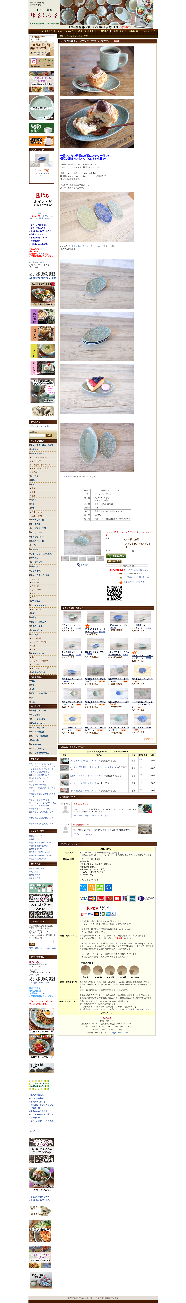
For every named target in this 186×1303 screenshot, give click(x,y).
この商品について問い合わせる (137, 577)
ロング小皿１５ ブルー (95, 652)
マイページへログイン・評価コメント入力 (76, 31)
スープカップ (36, 562)
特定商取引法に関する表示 (107, 1298)
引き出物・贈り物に (39, 784)
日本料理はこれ (37, 727)
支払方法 (34, 872)
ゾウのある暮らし (38, 1098)
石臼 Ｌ (35, 579)
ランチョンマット (38, 605)
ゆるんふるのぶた (38, 672)
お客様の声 (133, 31)
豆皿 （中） (37, 512)
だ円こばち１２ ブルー (118, 702)
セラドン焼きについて (40, 775)
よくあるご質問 (37, 831)
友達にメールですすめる (134, 582)
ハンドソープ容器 (39, 642)
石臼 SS (36, 597)
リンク (32, 1131)
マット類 (35, 665)
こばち (33, 545)
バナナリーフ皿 (37, 520)
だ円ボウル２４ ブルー (72, 679)
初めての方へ (36, 864)
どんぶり (34, 558)
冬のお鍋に (35, 740)
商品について (36, 836)
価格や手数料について (40, 846)
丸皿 (33, 484)
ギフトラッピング (38, 781)
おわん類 (34, 549)
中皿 (33, 492)
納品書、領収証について (41, 855)
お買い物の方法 (37, 868)
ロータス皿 (35, 524)
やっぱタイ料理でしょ (40, 753)
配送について (36, 849)
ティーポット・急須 (40, 468)
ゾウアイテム (36, 571)
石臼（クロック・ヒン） (41, 575)
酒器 (33, 480)
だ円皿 (33, 500)
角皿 (33, 504)
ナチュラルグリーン (80, 246)
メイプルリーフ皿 (38, 528)
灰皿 (33, 649)
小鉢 (33, 702)
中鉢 (33, 698)
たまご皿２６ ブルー (141, 727)
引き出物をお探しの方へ (41, 1200)
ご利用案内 (103, 31)
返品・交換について (39, 859)
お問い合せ (118, 31)
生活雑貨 (34, 634)
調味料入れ (35, 566)
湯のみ (34, 472)
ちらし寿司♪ (36, 715)
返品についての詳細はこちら (136, 570)
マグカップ (36, 461)
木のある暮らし (37, 1095)
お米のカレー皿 (37, 541)
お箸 (33, 613)
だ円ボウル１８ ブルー (142, 679)
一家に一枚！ (36, 1108)
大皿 (33, 488)
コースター (35, 476)
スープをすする (37, 749)
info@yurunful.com (39, 983)
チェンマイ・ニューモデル (42, 445)
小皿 (33, 496)
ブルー (99, 246)
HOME (61, 36)
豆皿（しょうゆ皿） (39, 693)
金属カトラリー (37, 626)
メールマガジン (37, 921)
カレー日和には (37, 732)
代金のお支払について (40, 852)
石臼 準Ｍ (36, 590)
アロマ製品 (36, 638)
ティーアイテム (37, 453)
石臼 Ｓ (35, 593)
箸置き (33, 617)
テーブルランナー (39, 609)
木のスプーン (36, 630)
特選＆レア (35, 449)
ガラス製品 (35, 601)
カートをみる (46, 31)
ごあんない (35, 759)
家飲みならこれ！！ (39, 1111)
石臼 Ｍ (35, 586)
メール (41, 254)
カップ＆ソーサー (39, 457)
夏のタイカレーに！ (39, 723)
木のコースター (38, 657)
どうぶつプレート (38, 537)
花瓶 (33, 646)
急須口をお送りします (40, 799)
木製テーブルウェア (39, 653)
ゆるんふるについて (39, 778)
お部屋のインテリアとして (42, 1105)
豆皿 (33, 508)
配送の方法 (35, 875)
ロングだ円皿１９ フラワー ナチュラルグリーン (142, 704)
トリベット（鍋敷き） (41, 661)
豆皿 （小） (37, 516)
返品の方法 (35, 878)
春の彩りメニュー (38, 710)
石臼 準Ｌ (36, 582)
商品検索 (33, 432)
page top (149, 739)
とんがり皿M (65, 476)
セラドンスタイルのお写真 (42, 1121)
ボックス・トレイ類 (40, 668)
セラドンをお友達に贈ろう (42, 1114)
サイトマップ (149, 31)
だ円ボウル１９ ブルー (118, 625)
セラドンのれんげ (38, 622)
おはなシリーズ (37, 532)
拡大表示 (84, 565)
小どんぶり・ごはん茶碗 (41, 554)
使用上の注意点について (41, 842)
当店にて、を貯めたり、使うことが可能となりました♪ (43, 215)
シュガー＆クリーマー (41, 465)
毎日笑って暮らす (38, 1101)
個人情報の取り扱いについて (80, 1298)
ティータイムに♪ (38, 719)
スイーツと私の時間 (39, 736)
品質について (36, 839)
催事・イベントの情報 (40, 809)
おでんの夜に (36, 744)
